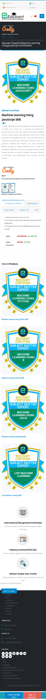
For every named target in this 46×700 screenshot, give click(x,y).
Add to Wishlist (32, 696)
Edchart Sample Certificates (12, 678)
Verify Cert (8, 3)
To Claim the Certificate (13, 203)
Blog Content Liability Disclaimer (13, 670)
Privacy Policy (7, 673)
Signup (33, 7)
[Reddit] (14, 653)
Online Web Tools (10, 7)
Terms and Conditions (10, 675)
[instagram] (17, 653)
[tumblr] (21, 653)
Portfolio (10, 37)
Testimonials (10, 605)
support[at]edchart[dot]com (14, 642)
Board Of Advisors (12, 603)
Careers (8, 608)
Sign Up (8, 611)
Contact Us (9, 600)
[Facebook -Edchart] (3, 653)
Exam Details (9, 210)
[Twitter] (6, 653)
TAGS (36, 210)
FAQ (4, 659)
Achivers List (24, 210)
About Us (9, 595)
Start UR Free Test (14, 696)
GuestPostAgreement (10, 667)
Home (3, 37)
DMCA (5, 662)
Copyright (6, 665)
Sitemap (8, 614)
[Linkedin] (10, 653)
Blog (7, 597)
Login (33, 3)
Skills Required (32, 203)
